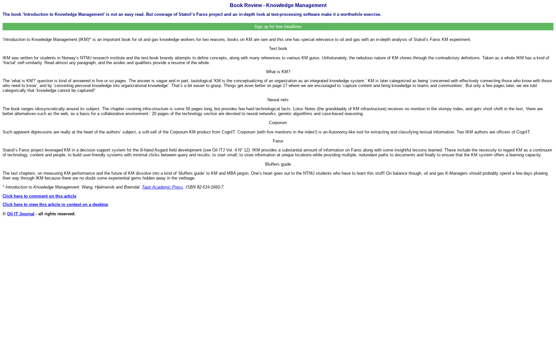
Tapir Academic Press (162, 187)
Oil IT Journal (20, 213)
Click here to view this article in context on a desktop (55, 204)
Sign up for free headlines (278, 26)
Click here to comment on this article (39, 196)
